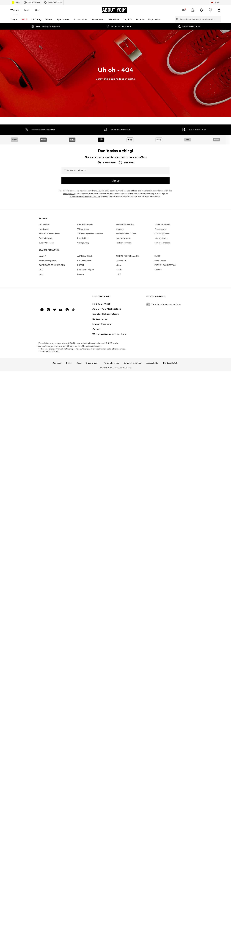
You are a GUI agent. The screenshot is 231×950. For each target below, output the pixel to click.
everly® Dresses (46, 243)
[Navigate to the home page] (55, 297)
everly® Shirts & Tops (126, 233)
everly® (42, 256)
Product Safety (170, 363)
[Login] (193, 10)
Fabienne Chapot (85, 270)
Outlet (17, 2)
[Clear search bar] (218, 19)
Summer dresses (162, 243)
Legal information (132, 363)
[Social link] (42, 310)
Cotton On (121, 260)
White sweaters (162, 224)
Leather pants (123, 238)
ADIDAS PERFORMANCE (127, 256)
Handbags (44, 229)
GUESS (119, 270)
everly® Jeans (161, 238)
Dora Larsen (160, 260)
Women (14, 10)
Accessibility (152, 363)
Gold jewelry (83, 243)
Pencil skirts (82, 238)
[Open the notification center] (201, 10)
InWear (80, 274)
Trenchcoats (160, 229)
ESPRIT (80, 265)
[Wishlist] (210, 10)
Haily (41, 274)
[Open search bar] (177, 19)
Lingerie (120, 229)
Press (69, 363)
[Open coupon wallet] (184, 10)
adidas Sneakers (85, 224)
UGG (41, 270)
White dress (83, 229)
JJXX (118, 274)
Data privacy (92, 363)
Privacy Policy (69, 193)
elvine (118, 265)
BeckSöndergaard (47, 260)
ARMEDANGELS (84, 256)
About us (57, 363)
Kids (37, 10)
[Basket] (219, 10)
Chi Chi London (84, 260)
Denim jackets (45, 238)
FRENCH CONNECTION (165, 265)
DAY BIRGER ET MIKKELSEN (52, 265)
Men (26, 10)
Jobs (79, 363)
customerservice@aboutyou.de (85, 196)
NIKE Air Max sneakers (49, 233)
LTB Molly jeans (161, 233)
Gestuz (158, 270)
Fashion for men (123, 243)
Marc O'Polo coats (125, 224)
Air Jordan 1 (44, 224)
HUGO (157, 256)
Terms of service (111, 363)
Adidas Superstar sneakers (90, 233)
